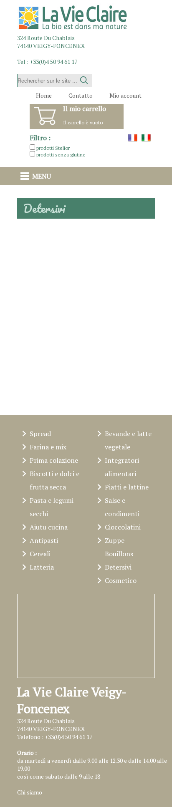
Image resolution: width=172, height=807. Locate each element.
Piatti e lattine (127, 487)
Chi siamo (29, 792)
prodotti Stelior (53, 148)
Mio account (125, 95)
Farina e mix (48, 446)
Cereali (40, 553)
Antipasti (44, 540)
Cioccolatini (123, 527)
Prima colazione (54, 460)
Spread (40, 433)
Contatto (80, 95)
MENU (41, 176)
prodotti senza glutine (61, 154)
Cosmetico (121, 580)
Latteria (42, 567)
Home (44, 95)
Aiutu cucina (49, 527)
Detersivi (118, 567)
